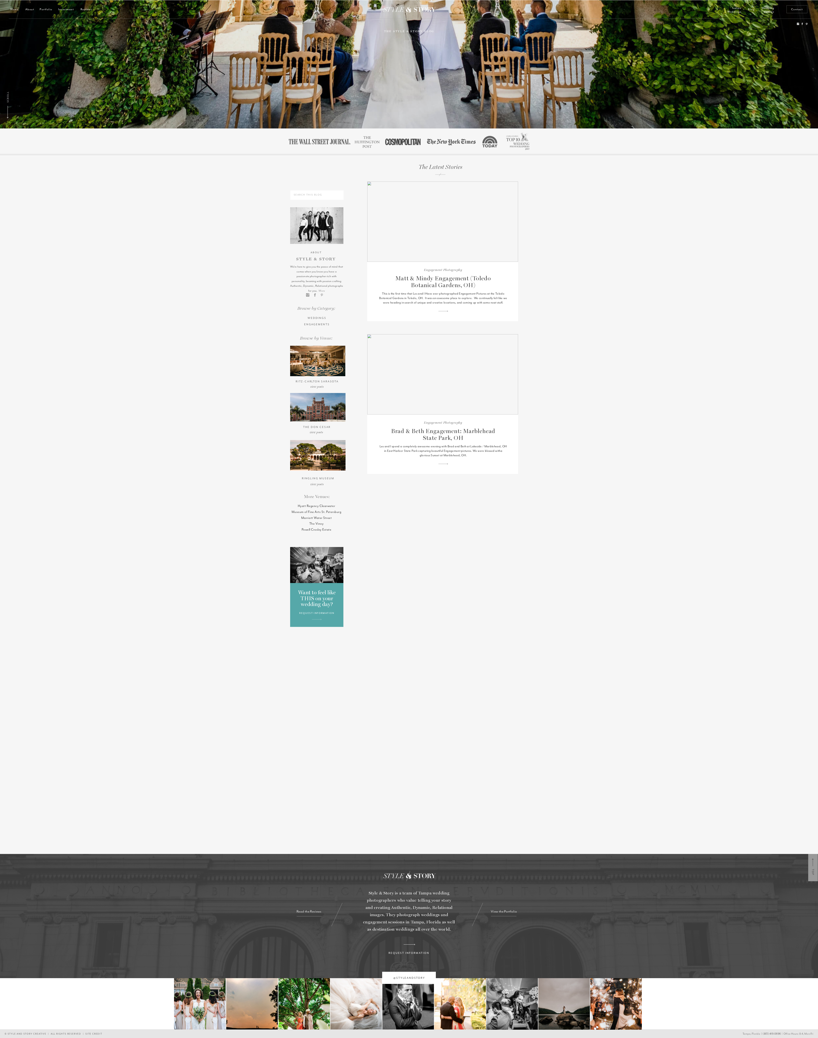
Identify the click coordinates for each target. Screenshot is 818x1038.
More (322, 290)
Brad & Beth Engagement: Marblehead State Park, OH (443, 435)
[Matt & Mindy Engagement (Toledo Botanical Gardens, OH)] (442, 221)
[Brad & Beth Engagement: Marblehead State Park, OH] (442, 374)
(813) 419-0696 (772, 1033)
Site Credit (93, 1033)
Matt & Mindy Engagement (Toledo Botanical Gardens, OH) (443, 282)
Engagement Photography (443, 270)
